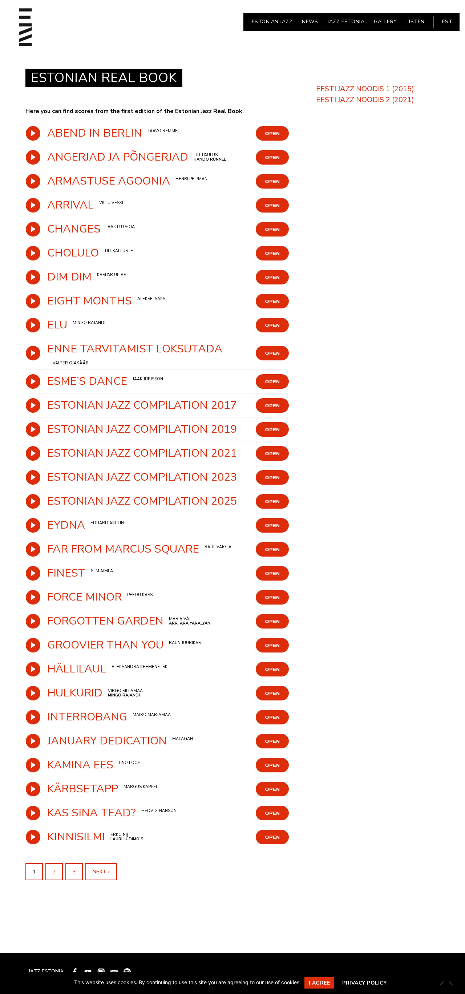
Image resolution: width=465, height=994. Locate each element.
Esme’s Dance (87, 381)
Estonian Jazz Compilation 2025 (142, 501)
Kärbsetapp (82, 788)
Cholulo (73, 253)
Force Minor (84, 597)
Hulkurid (74, 693)
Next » (101, 871)
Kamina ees (80, 764)
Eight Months (89, 301)
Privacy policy (364, 982)
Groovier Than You (105, 645)
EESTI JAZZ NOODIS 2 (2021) (365, 100)
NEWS (310, 21)
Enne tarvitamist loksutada (134, 349)
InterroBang (87, 717)
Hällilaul (76, 669)
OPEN (272, 133)
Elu (57, 325)
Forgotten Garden (105, 621)
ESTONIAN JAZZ (272, 21)
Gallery (385, 21)
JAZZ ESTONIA (345, 21)
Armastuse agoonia (108, 181)
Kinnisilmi (76, 836)
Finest (66, 573)
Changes (74, 229)
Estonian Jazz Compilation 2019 (142, 429)
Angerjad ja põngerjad (117, 157)
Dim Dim (69, 277)
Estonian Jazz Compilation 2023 (142, 477)
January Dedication (107, 741)
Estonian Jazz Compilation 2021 (142, 453)
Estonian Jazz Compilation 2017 (142, 405)
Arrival (70, 205)
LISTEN (416, 21)
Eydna (66, 525)
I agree (319, 982)
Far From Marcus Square (123, 549)
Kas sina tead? (91, 812)
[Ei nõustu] (450, 983)
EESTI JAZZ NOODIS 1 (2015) (365, 89)
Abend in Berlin (94, 133)
